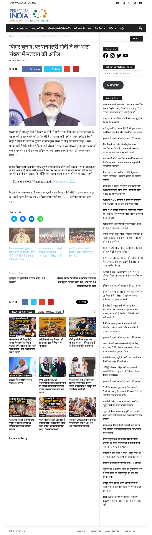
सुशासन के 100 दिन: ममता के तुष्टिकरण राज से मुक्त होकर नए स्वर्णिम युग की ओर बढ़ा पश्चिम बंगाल (122, 473)
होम (12, 28)
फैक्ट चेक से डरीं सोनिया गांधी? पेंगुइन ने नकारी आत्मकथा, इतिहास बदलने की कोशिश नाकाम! (22, 424)
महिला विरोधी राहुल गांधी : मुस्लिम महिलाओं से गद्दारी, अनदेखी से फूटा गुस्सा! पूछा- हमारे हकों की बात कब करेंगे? (123, 238)
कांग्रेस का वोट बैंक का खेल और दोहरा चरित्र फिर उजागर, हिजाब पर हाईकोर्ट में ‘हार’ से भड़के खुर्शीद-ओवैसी (123, 261)
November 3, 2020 (64, 181)
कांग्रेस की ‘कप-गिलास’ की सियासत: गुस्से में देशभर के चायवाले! (51, 342)
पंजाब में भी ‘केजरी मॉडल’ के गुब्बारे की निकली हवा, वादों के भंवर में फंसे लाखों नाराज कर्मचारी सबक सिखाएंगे (123, 214)
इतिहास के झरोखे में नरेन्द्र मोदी (59, 28)
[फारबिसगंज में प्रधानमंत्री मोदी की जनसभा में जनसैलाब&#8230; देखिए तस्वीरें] (52, 235)
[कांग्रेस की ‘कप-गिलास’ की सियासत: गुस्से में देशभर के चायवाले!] (52, 327)
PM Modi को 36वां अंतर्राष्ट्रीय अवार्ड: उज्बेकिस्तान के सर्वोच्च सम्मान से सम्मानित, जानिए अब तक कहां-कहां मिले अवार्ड (52, 386)
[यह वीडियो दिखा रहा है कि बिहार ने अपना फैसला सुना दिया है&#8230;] (82, 235)
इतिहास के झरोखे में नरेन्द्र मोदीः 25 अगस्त (122, 381)
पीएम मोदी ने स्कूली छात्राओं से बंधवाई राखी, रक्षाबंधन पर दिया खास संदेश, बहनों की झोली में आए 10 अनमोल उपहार (52, 424)
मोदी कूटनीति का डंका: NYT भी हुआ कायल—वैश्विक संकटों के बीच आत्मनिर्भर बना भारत (82, 342)
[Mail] (123, 3)
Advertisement (112, 530)
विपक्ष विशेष (98, 28)
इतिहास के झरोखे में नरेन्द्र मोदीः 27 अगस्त (122, 285)
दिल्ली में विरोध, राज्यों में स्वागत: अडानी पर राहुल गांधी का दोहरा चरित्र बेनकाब (121, 403)
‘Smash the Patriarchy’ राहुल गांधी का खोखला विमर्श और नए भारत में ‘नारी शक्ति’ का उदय (123, 275)
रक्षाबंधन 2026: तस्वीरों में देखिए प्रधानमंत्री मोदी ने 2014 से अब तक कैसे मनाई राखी (82, 423)
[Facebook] (112, 3)
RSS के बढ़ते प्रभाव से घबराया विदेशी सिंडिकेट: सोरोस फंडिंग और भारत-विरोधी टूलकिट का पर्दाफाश (120, 327)
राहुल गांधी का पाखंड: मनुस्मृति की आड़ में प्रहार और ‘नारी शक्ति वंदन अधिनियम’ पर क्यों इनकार (122, 415)
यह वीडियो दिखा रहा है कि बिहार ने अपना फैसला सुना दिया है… (81, 252)
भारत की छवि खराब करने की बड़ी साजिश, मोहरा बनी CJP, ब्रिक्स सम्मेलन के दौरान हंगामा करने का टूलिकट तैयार (121, 347)
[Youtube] (140, 3)
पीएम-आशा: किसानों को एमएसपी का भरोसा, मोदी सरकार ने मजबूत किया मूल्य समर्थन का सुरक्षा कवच (122, 429)
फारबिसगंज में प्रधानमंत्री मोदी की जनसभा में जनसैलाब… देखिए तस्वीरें (50, 252)
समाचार (13, 40)
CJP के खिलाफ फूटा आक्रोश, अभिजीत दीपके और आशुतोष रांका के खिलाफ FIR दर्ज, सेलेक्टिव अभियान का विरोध (123, 391)
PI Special (22, 28)
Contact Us (130, 530)
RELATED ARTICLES (22, 311)
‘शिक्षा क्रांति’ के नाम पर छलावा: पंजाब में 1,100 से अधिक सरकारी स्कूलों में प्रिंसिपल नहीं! (122, 501)
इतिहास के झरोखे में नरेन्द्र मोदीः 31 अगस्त (20, 381)
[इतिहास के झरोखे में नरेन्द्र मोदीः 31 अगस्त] (22, 367)
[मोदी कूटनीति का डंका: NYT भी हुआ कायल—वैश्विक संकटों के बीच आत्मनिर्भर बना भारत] (82, 327)
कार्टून (122, 28)
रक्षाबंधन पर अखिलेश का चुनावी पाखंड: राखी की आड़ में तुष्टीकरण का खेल (122, 226)
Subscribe (113, 84)
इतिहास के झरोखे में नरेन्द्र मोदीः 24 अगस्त (122, 463)
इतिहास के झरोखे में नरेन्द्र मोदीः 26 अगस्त (122, 337)
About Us (81, 530)
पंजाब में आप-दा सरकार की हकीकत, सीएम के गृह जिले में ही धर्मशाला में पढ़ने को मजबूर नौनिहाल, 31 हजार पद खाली (122, 295)
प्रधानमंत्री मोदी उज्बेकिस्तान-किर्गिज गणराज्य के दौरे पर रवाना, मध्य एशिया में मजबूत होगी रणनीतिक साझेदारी (82, 384)
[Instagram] (117, 3)
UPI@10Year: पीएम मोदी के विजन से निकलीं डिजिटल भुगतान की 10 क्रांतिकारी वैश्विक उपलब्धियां (121, 371)
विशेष (111, 28)
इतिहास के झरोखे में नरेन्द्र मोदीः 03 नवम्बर (27, 280)
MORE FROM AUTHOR (49, 311)
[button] (140, 28)
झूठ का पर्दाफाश (15, 415)
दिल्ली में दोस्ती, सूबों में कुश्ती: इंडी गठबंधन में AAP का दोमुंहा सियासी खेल (122, 359)
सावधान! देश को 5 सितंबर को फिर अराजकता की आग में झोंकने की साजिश (122, 249)
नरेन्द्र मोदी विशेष (38, 28)
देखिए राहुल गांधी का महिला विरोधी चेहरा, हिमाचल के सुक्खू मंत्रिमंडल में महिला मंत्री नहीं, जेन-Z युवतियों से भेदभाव (121, 443)
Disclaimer (96, 530)
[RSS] (129, 3)
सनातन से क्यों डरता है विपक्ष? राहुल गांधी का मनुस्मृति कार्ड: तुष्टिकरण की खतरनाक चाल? (122, 455)
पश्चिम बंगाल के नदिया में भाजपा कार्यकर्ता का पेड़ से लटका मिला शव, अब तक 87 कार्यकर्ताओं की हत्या (76, 282)
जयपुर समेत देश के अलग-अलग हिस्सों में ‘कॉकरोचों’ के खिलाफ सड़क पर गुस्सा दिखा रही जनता (122, 487)
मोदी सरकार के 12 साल (82, 28)
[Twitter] (135, 3)
